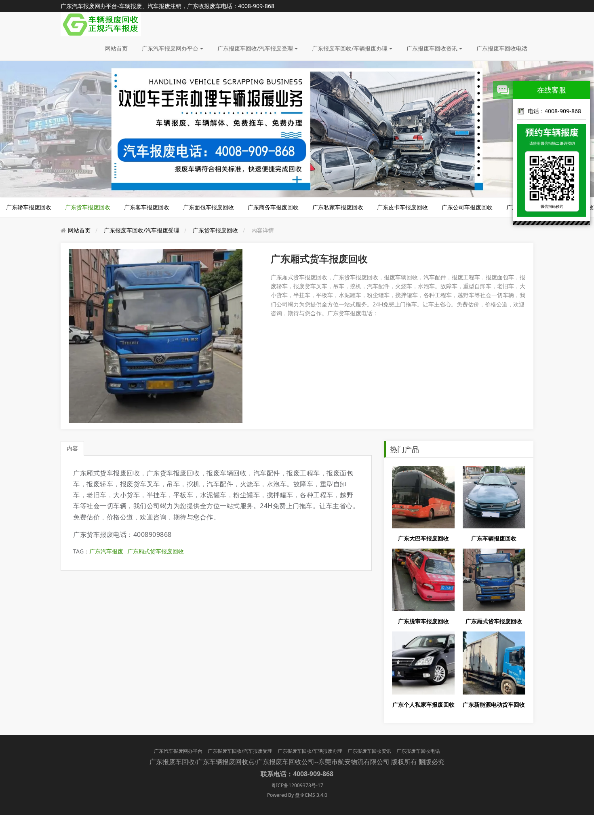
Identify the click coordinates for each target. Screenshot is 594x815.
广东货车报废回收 (87, 207)
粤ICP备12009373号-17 (297, 785)
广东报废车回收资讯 (433, 48)
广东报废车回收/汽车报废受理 (256, 48)
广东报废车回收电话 (501, 48)
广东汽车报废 (106, 551)
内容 (72, 448)
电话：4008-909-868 (554, 111)
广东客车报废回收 (146, 207)
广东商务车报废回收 (273, 207)
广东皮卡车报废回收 (402, 207)
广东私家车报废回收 (337, 207)
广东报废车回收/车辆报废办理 (350, 48)
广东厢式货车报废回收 (155, 551)
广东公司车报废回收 (467, 207)
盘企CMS (297, 795)
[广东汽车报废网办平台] (101, 23)
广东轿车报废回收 (28, 207)
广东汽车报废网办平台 (171, 48)
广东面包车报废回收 (208, 207)
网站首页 (116, 48)
